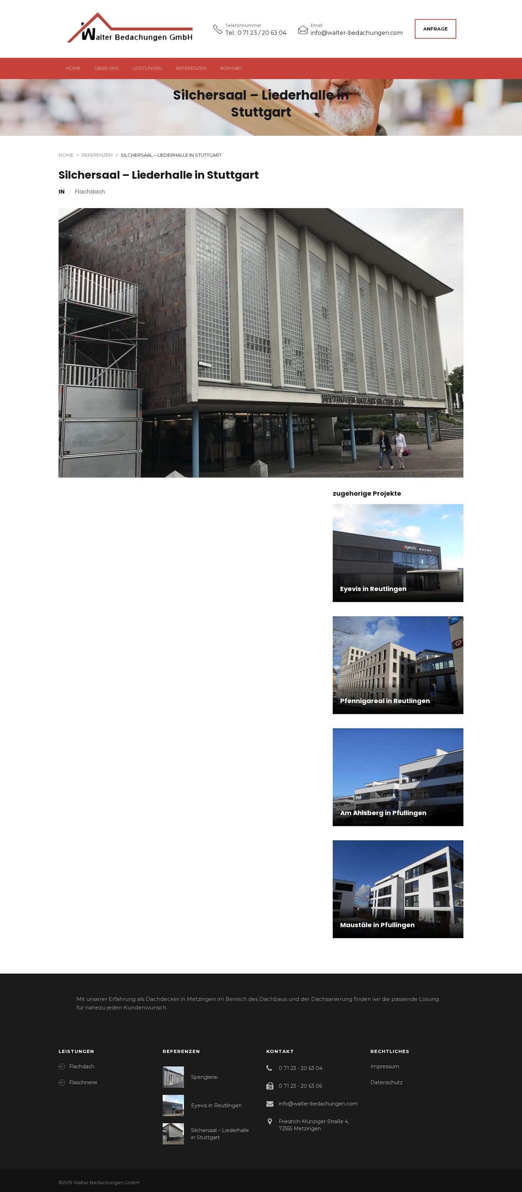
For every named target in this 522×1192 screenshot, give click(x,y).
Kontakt (232, 68)
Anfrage (435, 29)
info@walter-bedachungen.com (357, 32)
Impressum (384, 1066)
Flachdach (90, 192)
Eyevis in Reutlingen (216, 1105)
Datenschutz (386, 1082)
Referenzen (191, 68)
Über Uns (106, 68)
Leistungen (147, 68)
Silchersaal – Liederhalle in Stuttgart (220, 1134)
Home (73, 68)
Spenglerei (204, 1077)
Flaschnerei (83, 1082)
